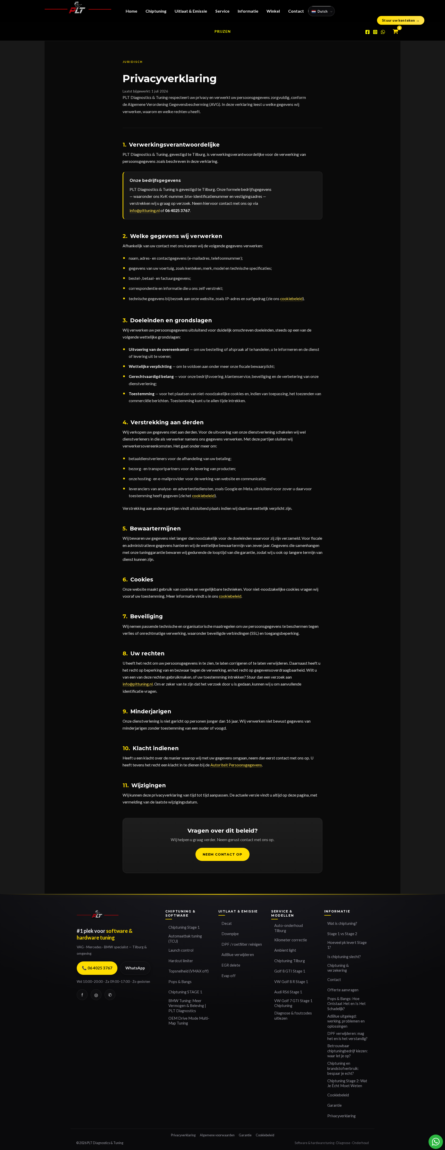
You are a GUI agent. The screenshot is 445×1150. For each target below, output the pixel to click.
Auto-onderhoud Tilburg (288, 928)
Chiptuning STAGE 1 (185, 992)
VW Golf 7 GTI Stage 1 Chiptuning (293, 1003)
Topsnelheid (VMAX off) (188, 971)
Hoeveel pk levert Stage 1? (347, 945)
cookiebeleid (291, 298)
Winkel (273, 11)
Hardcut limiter (180, 961)
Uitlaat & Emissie (191, 11)
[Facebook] (367, 32)
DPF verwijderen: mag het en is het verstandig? (347, 1036)
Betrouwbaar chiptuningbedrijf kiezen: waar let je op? (347, 1051)
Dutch (323, 11)
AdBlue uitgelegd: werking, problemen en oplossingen (346, 1021)
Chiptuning (156, 11)
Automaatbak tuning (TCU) (185, 938)
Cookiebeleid (338, 1095)
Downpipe (230, 934)
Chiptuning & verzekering (338, 968)
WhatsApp (135, 968)
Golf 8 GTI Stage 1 (289, 971)
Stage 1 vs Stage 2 (342, 934)
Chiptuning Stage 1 (184, 927)
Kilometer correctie (290, 940)
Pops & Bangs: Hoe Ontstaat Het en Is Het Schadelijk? (346, 1003)
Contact (296, 11)
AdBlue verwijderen (237, 954)
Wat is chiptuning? (342, 923)
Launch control (180, 950)
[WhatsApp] (383, 32)
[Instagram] (375, 32)
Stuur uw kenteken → (401, 20)
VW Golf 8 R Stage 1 (291, 981)
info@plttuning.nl (145, 210)
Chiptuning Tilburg (289, 961)
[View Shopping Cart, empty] (395, 32)
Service (222, 11)
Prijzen (223, 31)
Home (131, 11)
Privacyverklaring (341, 1116)
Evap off (228, 976)
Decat (226, 923)
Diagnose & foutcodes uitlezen (293, 1015)
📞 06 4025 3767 (97, 968)
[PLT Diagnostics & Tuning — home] (97, 916)
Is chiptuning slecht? (344, 956)
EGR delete (230, 965)
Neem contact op (222, 854)
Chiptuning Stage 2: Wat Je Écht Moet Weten (347, 1083)
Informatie (248, 11)
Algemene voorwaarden (217, 1135)
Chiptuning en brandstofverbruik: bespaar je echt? (343, 1068)
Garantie (334, 1105)
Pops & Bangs (180, 981)
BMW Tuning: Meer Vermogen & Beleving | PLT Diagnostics (187, 1006)
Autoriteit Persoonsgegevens (236, 765)
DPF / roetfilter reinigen (241, 944)
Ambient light (285, 950)
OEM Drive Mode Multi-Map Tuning (188, 1021)
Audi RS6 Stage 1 (288, 992)
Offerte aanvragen (342, 990)
